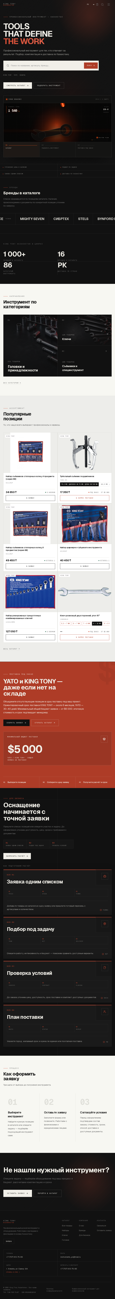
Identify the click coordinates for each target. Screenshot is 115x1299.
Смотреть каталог (16, 85)
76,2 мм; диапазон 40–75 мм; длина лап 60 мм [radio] (79, 484)
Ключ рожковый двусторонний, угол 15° (80, 615)
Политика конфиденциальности (54, 1290)
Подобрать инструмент (48, 85)
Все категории (11, 383)
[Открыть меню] (109, 4)
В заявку (30, 498)
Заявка (9, 1241)
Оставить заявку (16, 1193)
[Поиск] (102, 4)
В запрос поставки (84, 498)
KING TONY (7, 75)
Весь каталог (10, 649)
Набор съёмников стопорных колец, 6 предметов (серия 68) (25, 548)
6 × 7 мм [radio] (76, 623)
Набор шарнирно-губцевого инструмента (81, 547)
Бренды (82, 1230)
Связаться (101, 1225)
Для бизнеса (84, 1235)
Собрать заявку (15, 723)
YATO (16, 75)
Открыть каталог (43, 723)
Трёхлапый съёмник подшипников (77, 476)
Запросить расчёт (15, 856)
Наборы (22, 75)
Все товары (67, 1225)
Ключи (65, 1235)
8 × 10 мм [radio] (97, 623)
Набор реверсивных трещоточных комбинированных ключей (23, 617)
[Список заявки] (97, 4)
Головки (65, 1240)
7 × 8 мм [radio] (86, 623)
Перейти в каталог (48, 1193)
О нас (81, 1225)
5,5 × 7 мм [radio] (65, 623)
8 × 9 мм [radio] (107, 623)
